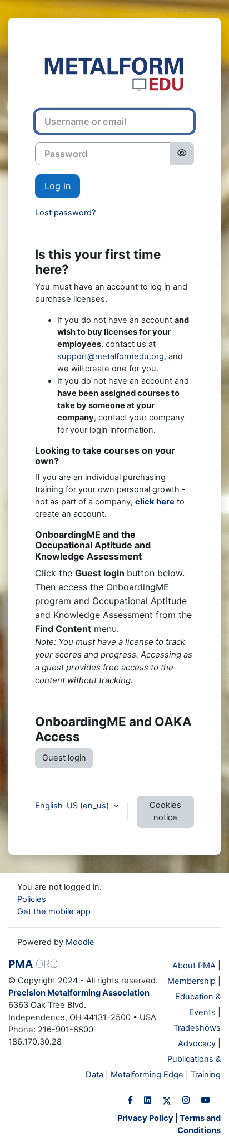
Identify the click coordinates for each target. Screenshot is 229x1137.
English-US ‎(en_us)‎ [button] (73, 806)
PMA (33, 964)
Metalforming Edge (147, 1075)
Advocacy (197, 1043)
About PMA (194, 965)
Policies (31, 899)
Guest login (64, 758)
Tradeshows (197, 1028)
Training (206, 1075)
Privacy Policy (145, 1118)
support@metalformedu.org (110, 356)
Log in (57, 186)
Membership (191, 981)
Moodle (80, 942)
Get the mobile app (54, 911)
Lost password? (65, 213)
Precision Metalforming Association (79, 993)
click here (155, 502)
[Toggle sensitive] (182, 153)
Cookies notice (165, 811)
